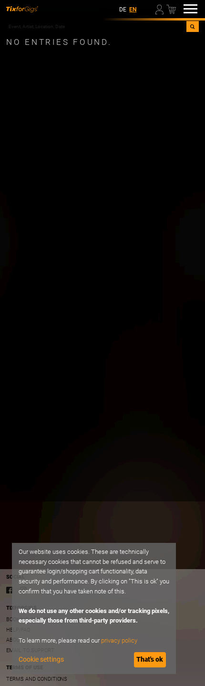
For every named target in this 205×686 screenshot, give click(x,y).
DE (122, 9)
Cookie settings (41, 659)
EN (132, 9)
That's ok (149, 659)
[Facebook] (9, 590)
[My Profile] (160, 8)
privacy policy (119, 640)
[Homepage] (22, 8)
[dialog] (94, 608)
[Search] (192, 26)
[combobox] (96, 26)
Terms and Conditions (36, 679)
